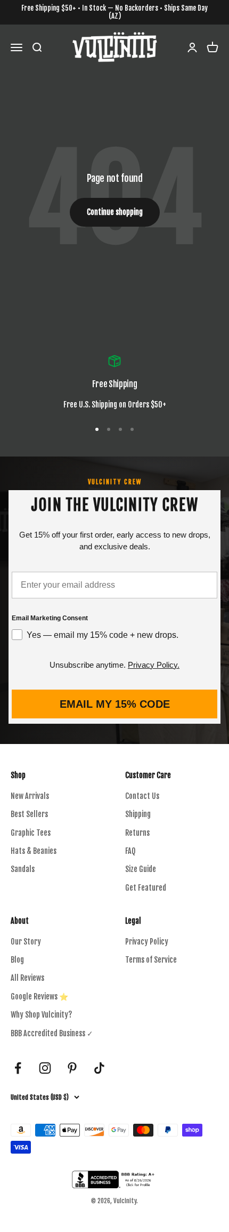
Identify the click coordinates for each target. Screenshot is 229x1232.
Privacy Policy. (153, 664)
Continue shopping (115, 212)
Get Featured (145, 887)
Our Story (26, 941)
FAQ (130, 850)
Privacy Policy (146, 941)
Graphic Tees (31, 832)
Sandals (23, 869)
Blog (17, 959)
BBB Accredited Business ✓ (52, 1033)
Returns (137, 832)
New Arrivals (30, 796)
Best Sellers (29, 814)
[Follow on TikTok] (99, 1068)
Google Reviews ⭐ (39, 996)
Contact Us (142, 796)
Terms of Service (151, 959)
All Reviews (27, 977)
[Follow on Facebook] (18, 1068)
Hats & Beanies (33, 850)
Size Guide (140, 869)
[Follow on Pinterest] (72, 1068)
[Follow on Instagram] (45, 1068)
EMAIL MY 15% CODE (115, 704)
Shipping (138, 814)
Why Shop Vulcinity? (41, 1014)
